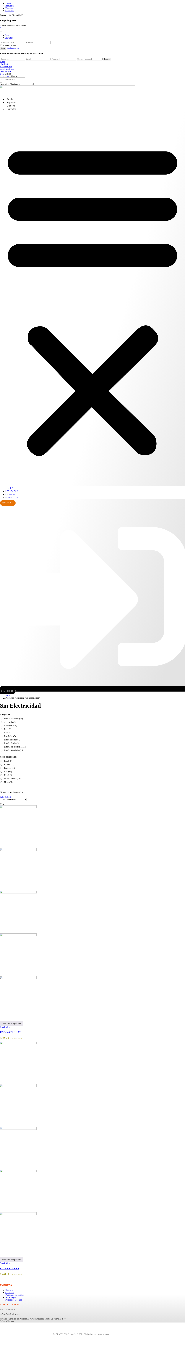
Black (8, 761)
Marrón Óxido (12, 778)
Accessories (5, 76)
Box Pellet (10, 736)
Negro (8, 782)
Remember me (9, 45)
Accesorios (10, 722)
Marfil (8, 775)
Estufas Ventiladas (13, 750)
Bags (2, 74)
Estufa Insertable (12, 740)
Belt (7, 733)
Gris (8, 771)
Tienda (8, 3)
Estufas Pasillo (11, 743)
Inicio (7, 695)
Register (8, 37)
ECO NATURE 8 (9, 1268)
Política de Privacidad (14, 1295)
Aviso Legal (10, 1297)
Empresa (9, 8)
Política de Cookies (13, 1300)
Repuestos (9, 6)
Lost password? (13, 48)
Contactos (9, 10)
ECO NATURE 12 (10, 1032)
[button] (0, 28)
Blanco (9, 764)
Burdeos (9, 768)
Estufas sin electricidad (15, 747)
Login (8, 35)
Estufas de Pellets (13, 718)
